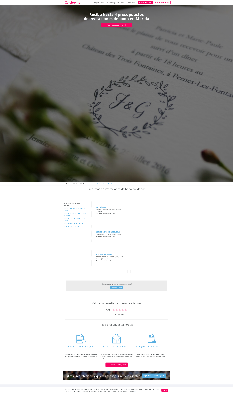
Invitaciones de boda (87, 184)
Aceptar (165, 390)
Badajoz (76, 184)
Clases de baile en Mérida (71, 226)
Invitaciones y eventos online (115, 3)
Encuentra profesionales (97, 3)
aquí (135, 391)
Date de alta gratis (116, 287)
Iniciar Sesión (131, 3)
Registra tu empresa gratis (154, 375)
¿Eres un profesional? (162, 3)
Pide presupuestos (145, 3)
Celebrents (69, 184)
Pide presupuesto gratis (116, 365)
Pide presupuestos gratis (116, 25)
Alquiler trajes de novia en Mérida (73, 223)
